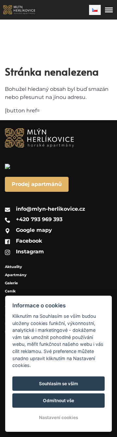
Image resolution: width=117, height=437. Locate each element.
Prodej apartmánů (37, 184)
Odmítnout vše (58, 400)
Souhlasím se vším (58, 383)
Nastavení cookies (58, 417)
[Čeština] (95, 10)
